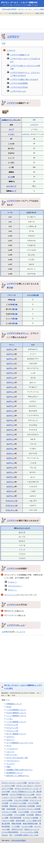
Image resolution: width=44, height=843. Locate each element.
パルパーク (10, 752)
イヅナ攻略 (15, 826)
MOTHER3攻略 (15, 818)
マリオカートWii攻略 (30, 818)
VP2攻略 (5, 806)
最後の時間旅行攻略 (30, 823)
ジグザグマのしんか (18, 91)
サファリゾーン (10, 595)
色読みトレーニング (31, 829)
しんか (22, 625)
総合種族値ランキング (14, 773)
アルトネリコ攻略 (30, 797)
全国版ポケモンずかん (10, 120)
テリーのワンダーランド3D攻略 (28, 809)
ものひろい (26, 134)
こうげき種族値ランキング (16, 710)
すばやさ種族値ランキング (16, 713)
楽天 (11, 835)
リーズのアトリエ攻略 (18, 803)
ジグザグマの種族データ (19, 55)
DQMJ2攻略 (11, 809)
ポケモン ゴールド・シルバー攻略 (14, 783)
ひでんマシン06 (11, 510)
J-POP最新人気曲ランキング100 (26, 835)
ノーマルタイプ (12, 749)
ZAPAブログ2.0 (17, 829)
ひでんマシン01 (11, 501)
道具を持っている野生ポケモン (17, 776)
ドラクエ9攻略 (19, 815)
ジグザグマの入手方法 (19, 87)
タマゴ (8, 186)
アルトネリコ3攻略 (21, 800)
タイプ (11, 129)
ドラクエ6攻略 (23, 812)
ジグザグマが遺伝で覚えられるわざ (24, 79)
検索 (20, 13)
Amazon (5, 835)
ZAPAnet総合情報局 (9, 9)
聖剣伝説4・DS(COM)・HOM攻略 (22, 806)
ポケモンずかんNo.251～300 (17, 758)
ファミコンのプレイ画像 (29, 832)
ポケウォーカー (12, 755)
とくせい (11, 134)
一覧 (8, 13)
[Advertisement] (22, 22)
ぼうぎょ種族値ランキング (16, 734)
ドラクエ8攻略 (7, 815)
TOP (3, 43)
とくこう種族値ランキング (16, 716)
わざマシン (24, 333)
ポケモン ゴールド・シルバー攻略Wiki (19, 2)
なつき (10, 177)
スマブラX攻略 (33, 803)
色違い (8, 767)
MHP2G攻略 (20, 821)
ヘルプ (25, 13)
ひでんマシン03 (11, 505)
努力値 (10, 287)
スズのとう (12, 582)
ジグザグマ (13, 36)
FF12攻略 (30, 815)
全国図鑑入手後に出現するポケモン (19, 770)
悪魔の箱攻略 (16, 823)
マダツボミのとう (15, 586)
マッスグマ (20, 632)
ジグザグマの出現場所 (19, 83)
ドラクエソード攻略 (9, 812)
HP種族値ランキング (14, 704)
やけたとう (12, 590)
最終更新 (15, 13)
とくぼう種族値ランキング (16, 722)
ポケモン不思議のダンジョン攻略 (22, 794)
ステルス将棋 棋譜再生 (10, 832)
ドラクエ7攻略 (35, 812)
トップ (4, 13)
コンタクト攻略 (27, 826)
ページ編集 (35, 13)
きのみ (8, 707)
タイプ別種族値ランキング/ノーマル (19, 743)
